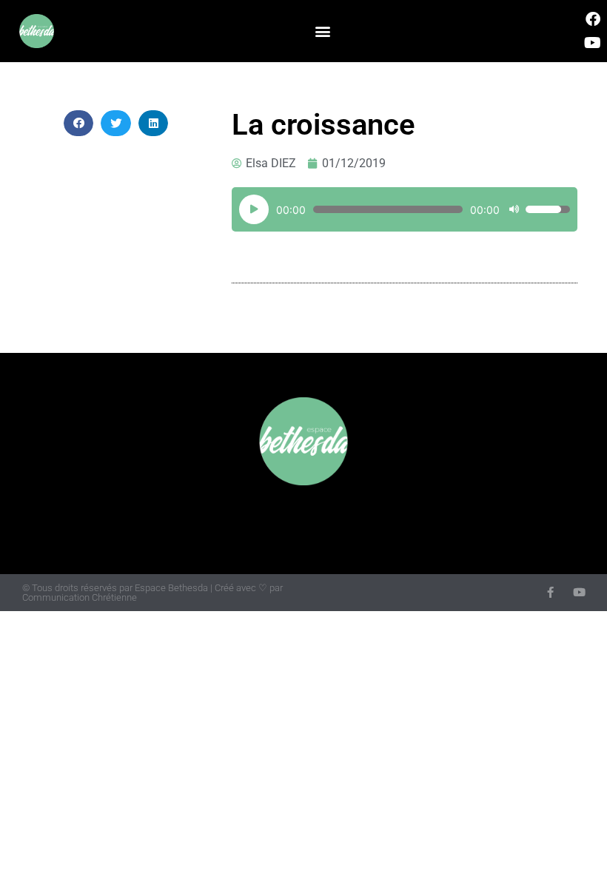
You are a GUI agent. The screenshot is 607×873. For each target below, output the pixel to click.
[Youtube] (593, 43)
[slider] (548, 209)
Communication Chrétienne (79, 597)
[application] (404, 209)
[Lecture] (254, 209)
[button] (323, 31)
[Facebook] (593, 19)
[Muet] (513, 209)
